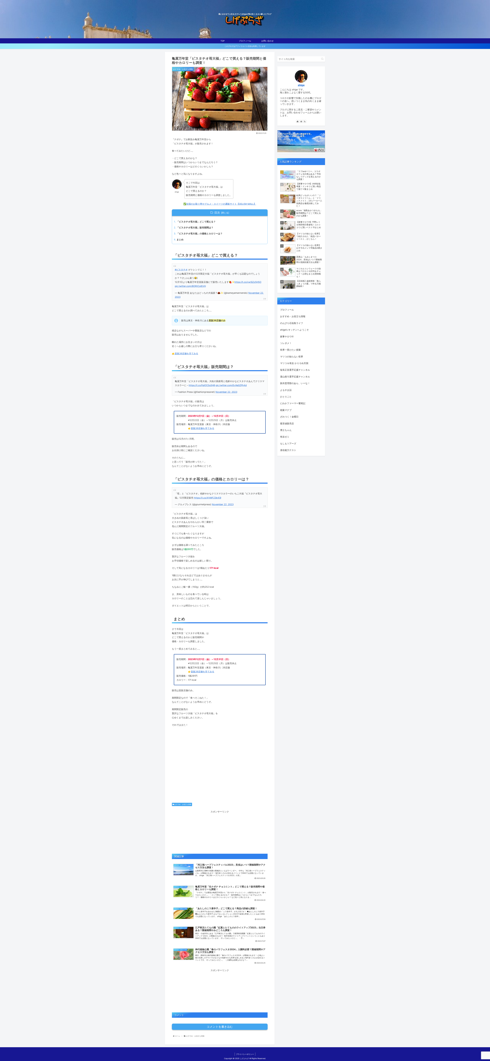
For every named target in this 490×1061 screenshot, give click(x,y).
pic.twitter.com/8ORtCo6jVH (190, 286)
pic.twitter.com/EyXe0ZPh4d (231, 385)
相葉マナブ (286, 410)
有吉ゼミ (284, 436)
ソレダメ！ (286, 343)
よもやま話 (286, 390)
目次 (217, 212)
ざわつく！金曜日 (289, 416)
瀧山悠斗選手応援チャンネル (295, 376)
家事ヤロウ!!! (286, 336)
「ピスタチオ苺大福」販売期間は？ (195, 227)
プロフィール (287, 309)
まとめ (180, 239)
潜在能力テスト (288, 450)
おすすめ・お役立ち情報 (182, 804)
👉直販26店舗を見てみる (185, 353)
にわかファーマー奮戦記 (292, 403)
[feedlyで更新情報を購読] (301, 121)
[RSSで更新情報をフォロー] (304, 121)
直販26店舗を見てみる (202, 428)
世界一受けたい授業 (290, 349)
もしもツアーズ (288, 443)
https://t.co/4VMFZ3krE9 (207, 497)
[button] (322, 58)
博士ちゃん (286, 430)
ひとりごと (286, 396)
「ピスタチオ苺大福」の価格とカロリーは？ (200, 233)
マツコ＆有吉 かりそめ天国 (294, 363)
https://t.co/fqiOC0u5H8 (202, 385)
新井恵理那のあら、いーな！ (295, 383)
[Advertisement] (220, 766)
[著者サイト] (297, 121)
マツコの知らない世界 (291, 356)
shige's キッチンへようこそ (294, 329)
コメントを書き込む (220, 1026)
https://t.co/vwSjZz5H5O (247, 282)
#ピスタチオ (181, 269)
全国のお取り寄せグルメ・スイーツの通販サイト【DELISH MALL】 (221, 204)
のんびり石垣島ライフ (291, 323)
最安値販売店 (287, 423)
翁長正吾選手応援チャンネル (295, 370)
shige (301, 85)
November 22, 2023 (226, 392)
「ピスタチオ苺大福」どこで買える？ (196, 221)
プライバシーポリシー (245, 1054)
